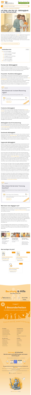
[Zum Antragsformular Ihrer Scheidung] (3, 255)
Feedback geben (5, 344)
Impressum (19, 373)
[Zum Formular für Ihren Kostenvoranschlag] (18, 255)
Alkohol (18, 34)
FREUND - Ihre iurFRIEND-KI (6, 339)
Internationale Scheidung (6, 333)
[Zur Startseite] (9, 2)
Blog (17, 334)
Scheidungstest (19, 332)
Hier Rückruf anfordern (13, 270)
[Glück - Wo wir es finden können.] (21, 373)
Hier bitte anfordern (20, 259)
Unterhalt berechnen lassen (6, 334)
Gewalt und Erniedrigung (15, 156)
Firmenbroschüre (19, 340)
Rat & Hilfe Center (5, 345)
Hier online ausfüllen (5, 259)
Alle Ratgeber (19, 333)
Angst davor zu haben (13, 135)
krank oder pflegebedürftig (5, 126)
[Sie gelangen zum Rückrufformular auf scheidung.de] (10, 266)
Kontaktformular (5, 340)
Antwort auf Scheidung (6, 332)
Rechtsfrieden (19, 344)
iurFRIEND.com (19, 345)
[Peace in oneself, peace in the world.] (3, 304)
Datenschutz (14, 373)
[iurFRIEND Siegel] (7, 362)
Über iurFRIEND (19, 339)
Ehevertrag (8, 98)
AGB (11, 373)
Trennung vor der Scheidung (12, 194)
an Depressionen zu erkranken (12, 179)
